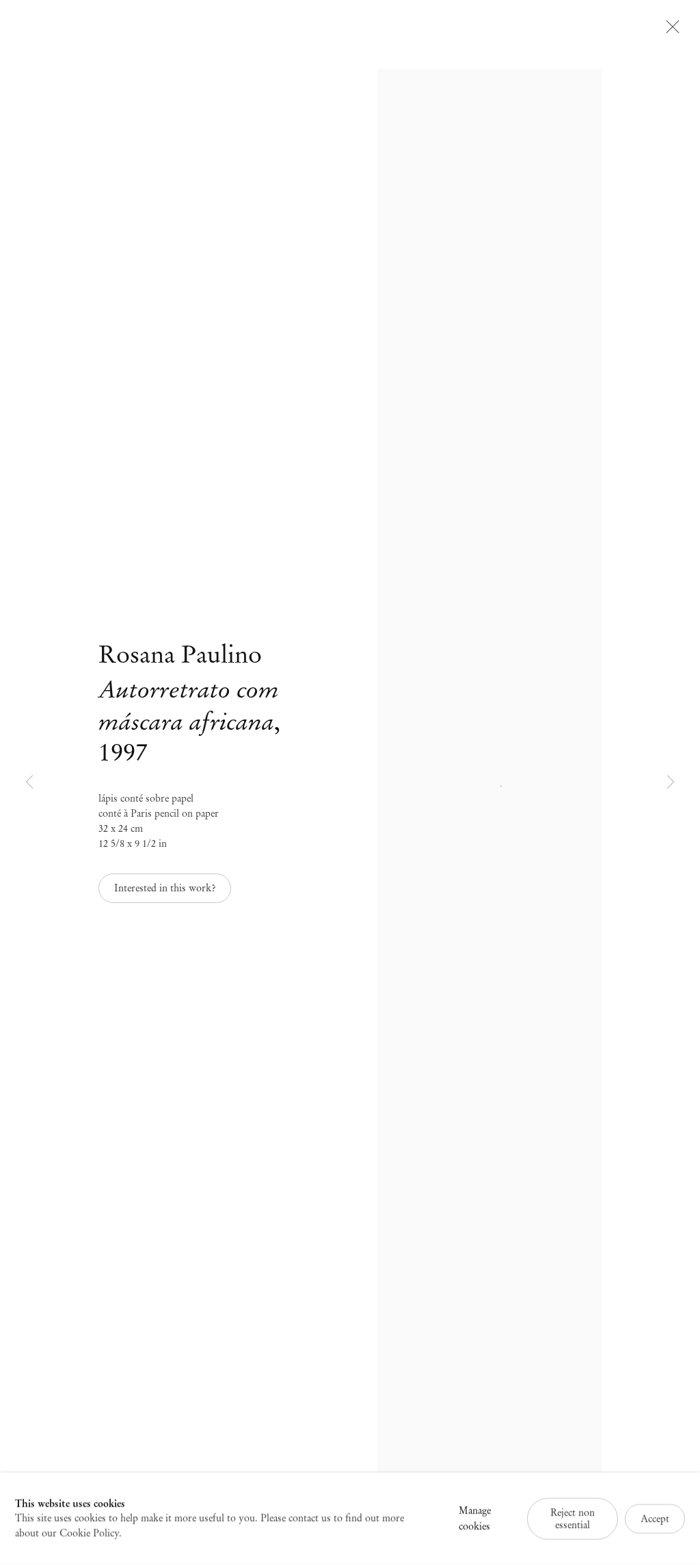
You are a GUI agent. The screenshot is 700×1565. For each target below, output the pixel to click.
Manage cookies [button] (475, 1518)
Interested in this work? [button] (164, 888)
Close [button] (669, 31)
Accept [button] (655, 1518)
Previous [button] (29, 782)
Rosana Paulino (180, 654)
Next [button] (670, 782)
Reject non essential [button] (572, 1518)
